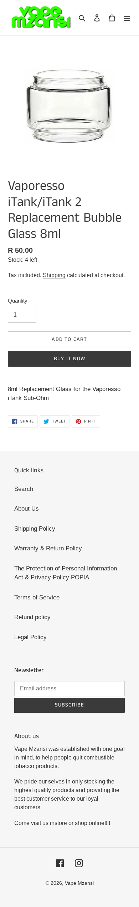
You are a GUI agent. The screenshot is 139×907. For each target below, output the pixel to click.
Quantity (17, 301)
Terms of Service (37, 597)
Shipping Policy (34, 528)
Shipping (54, 275)
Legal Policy (30, 637)
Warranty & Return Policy (48, 548)
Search (23, 489)
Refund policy (32, 617)
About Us (26, 508)
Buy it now (69, 358)
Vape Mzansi (79, 883)
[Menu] (126, 18)
